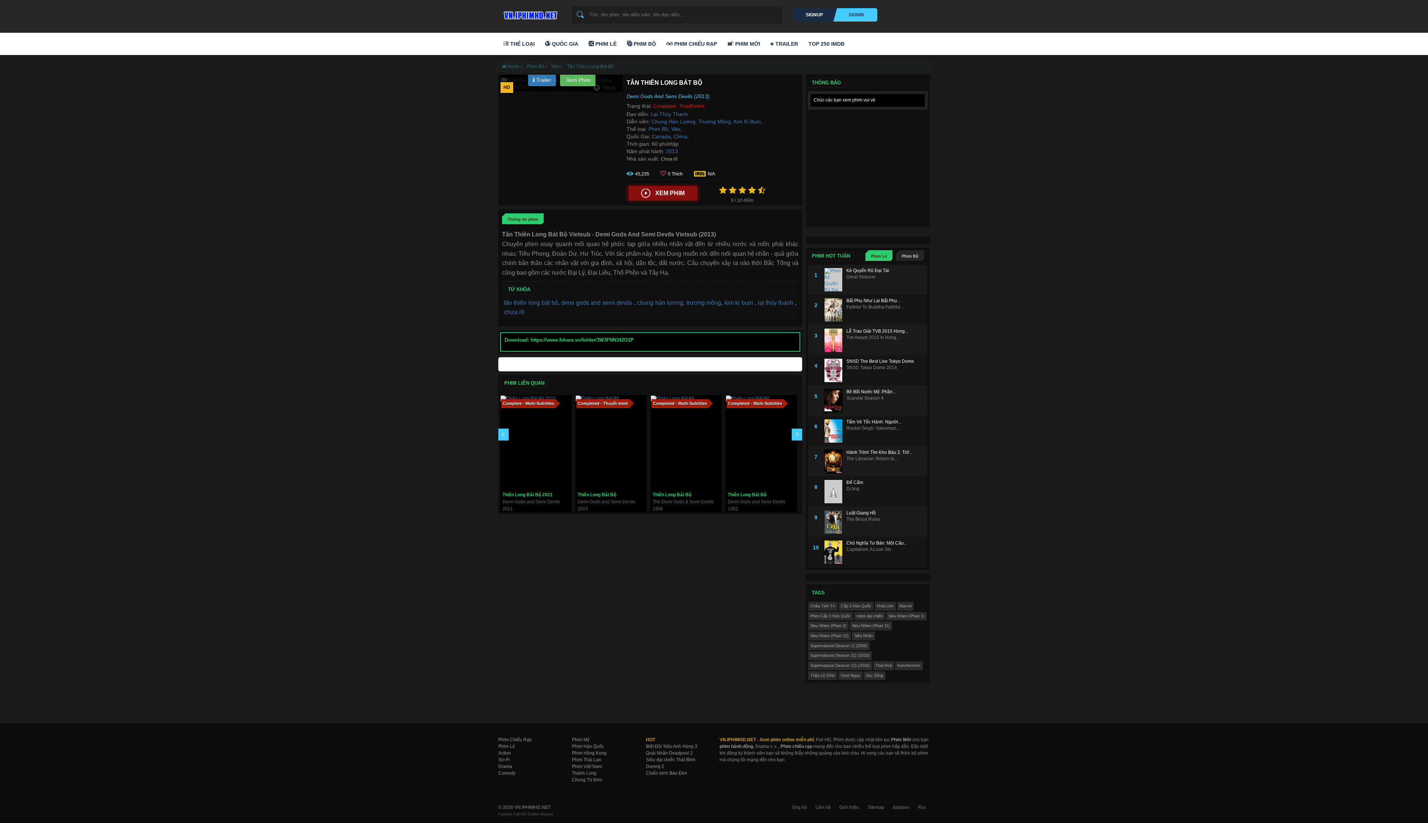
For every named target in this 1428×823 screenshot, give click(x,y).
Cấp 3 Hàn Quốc (856, 606)
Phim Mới (747, 44)
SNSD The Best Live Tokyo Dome (880, 361)
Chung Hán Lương (673, 122)
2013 (672, 151)
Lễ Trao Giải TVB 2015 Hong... (877, 331)
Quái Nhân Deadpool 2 (669, 753)
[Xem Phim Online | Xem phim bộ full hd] (529, 13)
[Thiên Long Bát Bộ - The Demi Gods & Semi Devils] (686, 442)
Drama (505, 766)
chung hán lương (660, 303)
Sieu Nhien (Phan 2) (828, 625)
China (680, 136)
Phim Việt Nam (587, 766)
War (675, 129)
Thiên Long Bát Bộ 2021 (527, 494)
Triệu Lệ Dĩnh (822, 675)
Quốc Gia (564, 44)
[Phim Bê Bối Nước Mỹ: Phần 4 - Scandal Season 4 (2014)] (835, 401)
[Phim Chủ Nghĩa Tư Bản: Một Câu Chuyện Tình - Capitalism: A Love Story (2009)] (835, 552)
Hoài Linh (885, 606)
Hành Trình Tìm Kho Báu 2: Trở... (879, 452)
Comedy (506, 773)
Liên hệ (823, 807)
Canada (661, 136)
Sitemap (876, 807)
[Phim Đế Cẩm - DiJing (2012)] (835, 492)
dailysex (901, 807)
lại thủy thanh (776, 303)
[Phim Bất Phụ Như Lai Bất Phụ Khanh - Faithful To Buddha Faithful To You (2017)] (835, 310)
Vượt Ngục (850, 675)
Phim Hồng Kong (589, 753)
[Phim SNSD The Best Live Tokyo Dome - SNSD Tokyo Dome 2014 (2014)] (835, 370)
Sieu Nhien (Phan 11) (871, 625)
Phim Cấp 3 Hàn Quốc (830, 616)
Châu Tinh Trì (822, 606)
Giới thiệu (849, 807)
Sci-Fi (504, 759)
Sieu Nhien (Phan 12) (829, 635)
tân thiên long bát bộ (531, 303)
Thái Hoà (883, 665)
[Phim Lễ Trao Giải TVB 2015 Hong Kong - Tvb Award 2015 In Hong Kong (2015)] (835, 340)
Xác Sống (874, 675)
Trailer (786, 44)
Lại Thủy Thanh (669, 114)
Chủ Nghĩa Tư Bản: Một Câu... (876, 543)
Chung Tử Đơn (587, 779)
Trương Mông (714, 122)
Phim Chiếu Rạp (695, 44)
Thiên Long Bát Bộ (597, 494)
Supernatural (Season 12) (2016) (840, 665)
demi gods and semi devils (597, 303)
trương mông (703, 303)
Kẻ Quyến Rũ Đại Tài (867, 270)
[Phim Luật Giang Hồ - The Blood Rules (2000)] (835, 522)
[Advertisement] (868, 159)
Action (504, 753)
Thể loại (522, 44)
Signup (814, 14)
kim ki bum (739, 303)
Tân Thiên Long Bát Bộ (590, 66)
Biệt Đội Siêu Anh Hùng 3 (671, 746)
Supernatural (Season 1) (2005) (839, 645)
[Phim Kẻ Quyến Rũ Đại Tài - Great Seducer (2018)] (835, 280)
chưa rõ (514, 312)
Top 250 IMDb (826, 44)
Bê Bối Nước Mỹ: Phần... (871, 391)
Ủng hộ (799, 807)
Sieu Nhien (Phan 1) (906, 616)
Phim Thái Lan (586, 759)
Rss (922, 807)
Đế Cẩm (854, 482)
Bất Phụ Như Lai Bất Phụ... (873, 300)
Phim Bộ (644, 44)
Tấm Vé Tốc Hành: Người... (873, 422)
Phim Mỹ (580, 739)
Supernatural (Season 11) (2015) (839, 655)
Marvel (905, 606)
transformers (909, 665)
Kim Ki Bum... (749, 122)
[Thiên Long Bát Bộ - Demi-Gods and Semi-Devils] (611, 442)
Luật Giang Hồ (861, 513)
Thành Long (584, 773)
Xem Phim (578, 80)
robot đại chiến (869, 616)
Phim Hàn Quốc (588, 746)
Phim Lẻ (605, 44)
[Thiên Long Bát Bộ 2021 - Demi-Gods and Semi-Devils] (536, 442)
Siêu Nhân (863, 635)
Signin (856, 14)
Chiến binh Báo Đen (666, 773)
